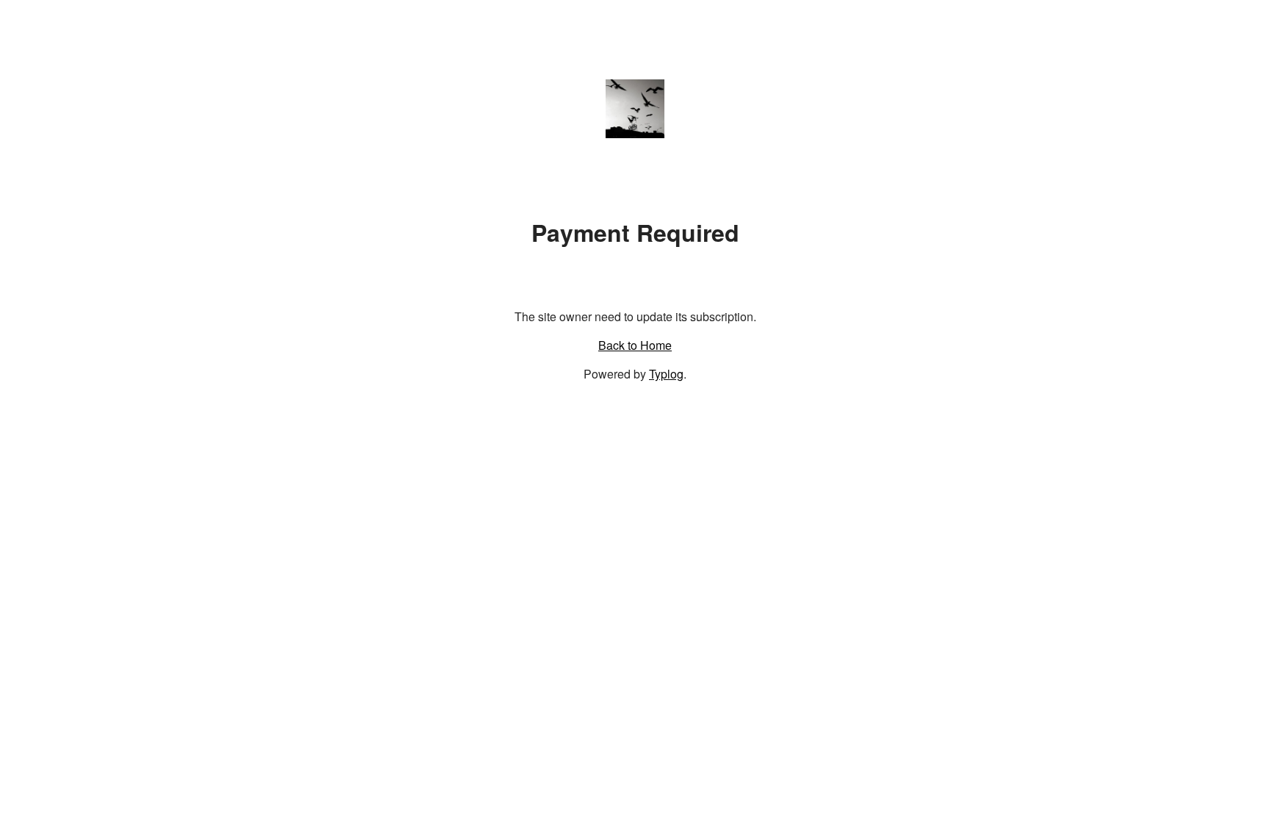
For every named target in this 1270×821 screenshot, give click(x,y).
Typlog (666, 373)
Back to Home (635, 345)
